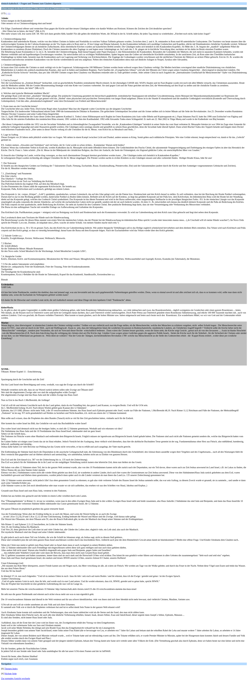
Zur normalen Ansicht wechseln (15, 678)
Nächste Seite (10, 673)
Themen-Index (11, 668)
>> (9, 13)
